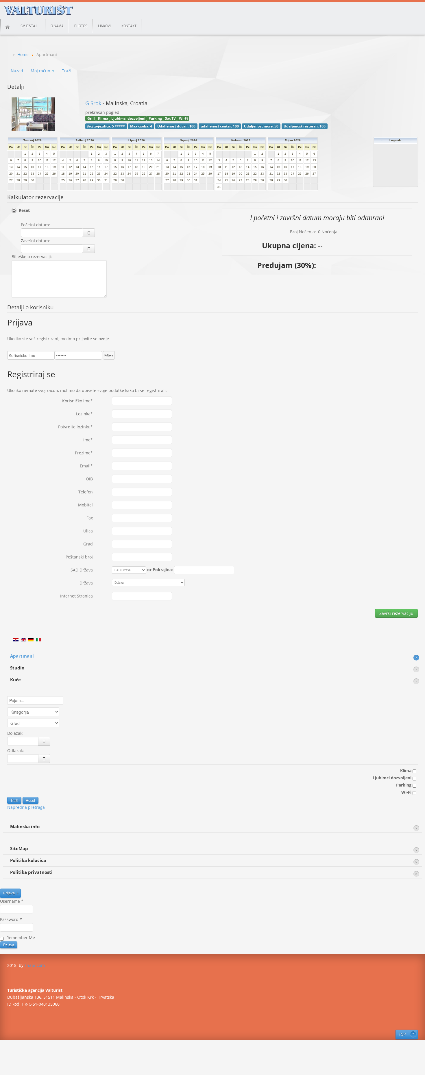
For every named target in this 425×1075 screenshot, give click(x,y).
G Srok (94, 103)
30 (32, 180)
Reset (24, 210)
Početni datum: (35, 224)
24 (39, 173)
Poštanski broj (79, 557)
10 (39, 160)
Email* (86, 466)
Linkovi (104, 26)
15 (25, 167)
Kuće (15, 680)
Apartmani (22, 656)
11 (47, 160)
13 (11, 167)
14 (18, 167)
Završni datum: (35, 240)
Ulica (88, 531)
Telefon (85, 492)
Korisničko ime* (77, 401)
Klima (406, 770)
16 (32, 167)
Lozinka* (84, 414)
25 (47, 173)
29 (25, 180)
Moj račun (41, 70)
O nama (57, 26)
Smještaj (28, 26)
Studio (17, 668)
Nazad (17, 70)
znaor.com (35, 965)
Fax (89, 518)
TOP (402, 1034)
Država (86, 583)
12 (54, 160)
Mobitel (85, 505)
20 (11, 173)
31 (106, 180)
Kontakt (128, 26)
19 (54, 167)
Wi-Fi (407, 792)
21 (18, 173)
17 (39, 167)
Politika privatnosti (31, 872)
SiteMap (19, 848)
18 (47, 167)
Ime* (88, 440)
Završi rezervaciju (396, 613)
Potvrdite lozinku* (75, 427)
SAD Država (82, 570)
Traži (66, 70)
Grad (88, 544)
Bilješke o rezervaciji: (32, 256)
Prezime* (84, 453)
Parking (404, 785)
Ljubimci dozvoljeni (393, 777)
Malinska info (25, 827)
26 (54, 173)
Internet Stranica (76, 596)
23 (32, 173)
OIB (89, 479)
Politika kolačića (28, 860)
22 (25, 173)
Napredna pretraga (26, 807)
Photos (80, 26)
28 (18, 180)
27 (11, 180)
